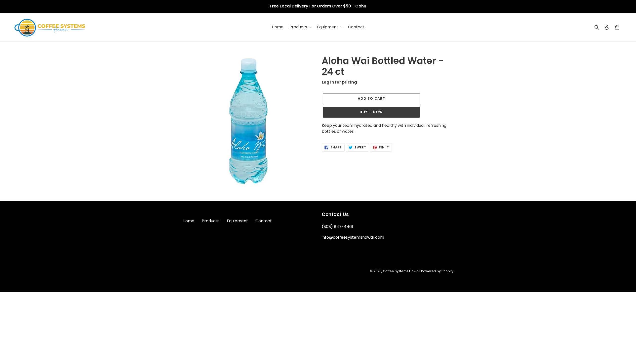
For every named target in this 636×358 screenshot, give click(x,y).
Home (188, 221)
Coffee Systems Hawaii (401, 271)
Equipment (237, 221)
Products (210, 221)
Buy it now (371, 111)
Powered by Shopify (437, 271)
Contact (263, 221)
